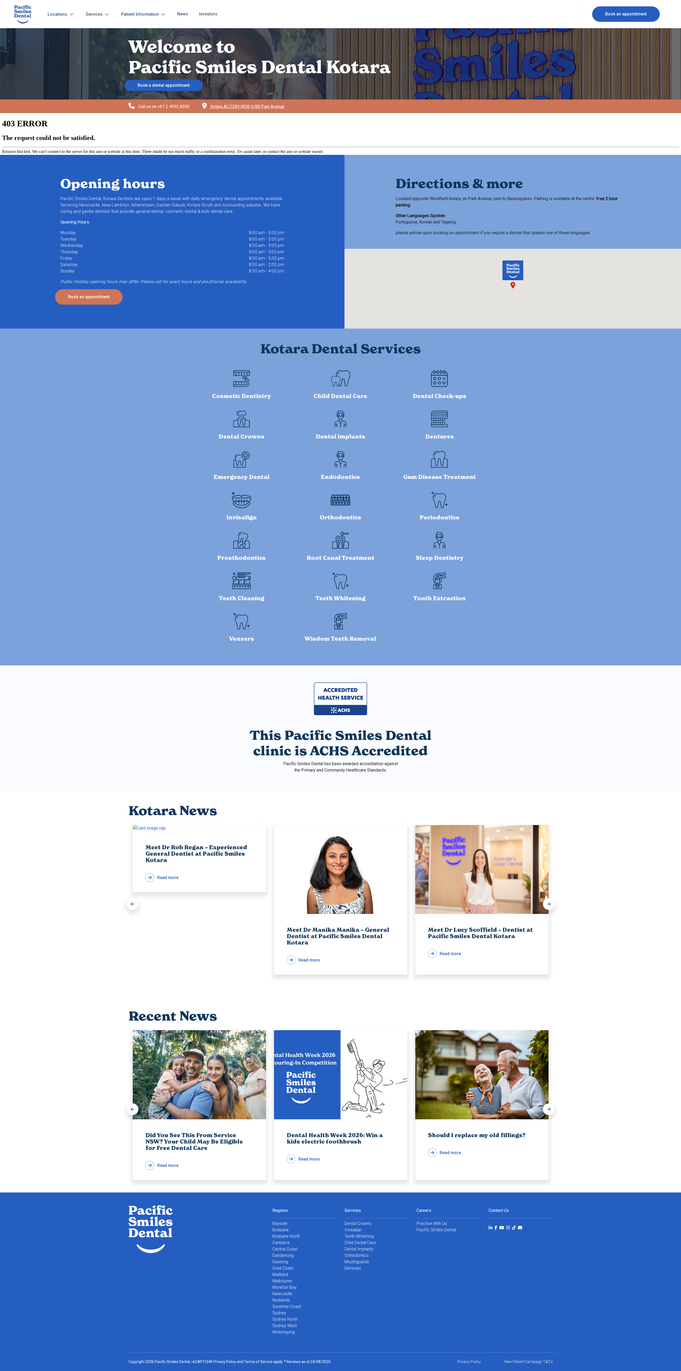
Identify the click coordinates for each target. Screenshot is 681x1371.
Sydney (279, 1312)
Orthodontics (356, 1255)
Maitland (280, 1274)
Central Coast (285, 1249)
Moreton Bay (284, 1287)
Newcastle (282, 1293)
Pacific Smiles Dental (436, 1229)
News (182, 13)
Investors (208, 13)
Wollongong (283, 1332)
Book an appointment (626, 13)
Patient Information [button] (140, 14)
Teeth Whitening (359, 1236)
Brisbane (280, 1229)
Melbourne (282, 1280)
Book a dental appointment (164, 85)
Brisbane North (286, 1236)
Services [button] (95, 14)
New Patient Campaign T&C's (528, 1362)
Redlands (281, 1300)
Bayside (279, 1223)
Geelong (280, 1261)
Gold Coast (282, 1268)
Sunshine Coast (286, 1306)
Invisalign (353, 1229)
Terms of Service (258, 1362)
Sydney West (284, 1325)
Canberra (280, 1242)
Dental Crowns (357, 1223)
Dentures (352, 1268)
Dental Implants (358, 1249)
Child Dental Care (360, 1242)
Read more (196, 862)
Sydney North (285, 1319)
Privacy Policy (224, 1362)
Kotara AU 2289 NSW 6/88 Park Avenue (246, 106)
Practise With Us (432, 1223)
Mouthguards (356, 1261)
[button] (132, 904)
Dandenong (283, 1255)
